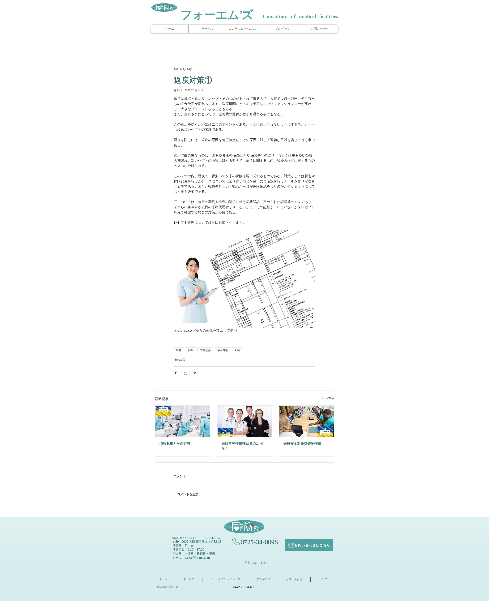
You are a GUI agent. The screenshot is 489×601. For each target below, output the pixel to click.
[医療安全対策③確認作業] (306, 421)
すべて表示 (327, 398)
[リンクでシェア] (194, 373)
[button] (244, 29)
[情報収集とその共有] (182, 421)
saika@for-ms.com (197, 557)
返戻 (237, 350)
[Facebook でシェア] (175, 373)
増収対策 (222, 350)
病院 (190, 350)
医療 (179, 350)
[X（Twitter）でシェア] (185, 373)
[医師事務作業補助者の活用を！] (244, 421)
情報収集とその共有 (174, 443)
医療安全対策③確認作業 (302, 443)
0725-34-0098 (259, 542)
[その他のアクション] (313, 69)
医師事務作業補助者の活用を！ (242, 446)
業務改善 (205, 350)
